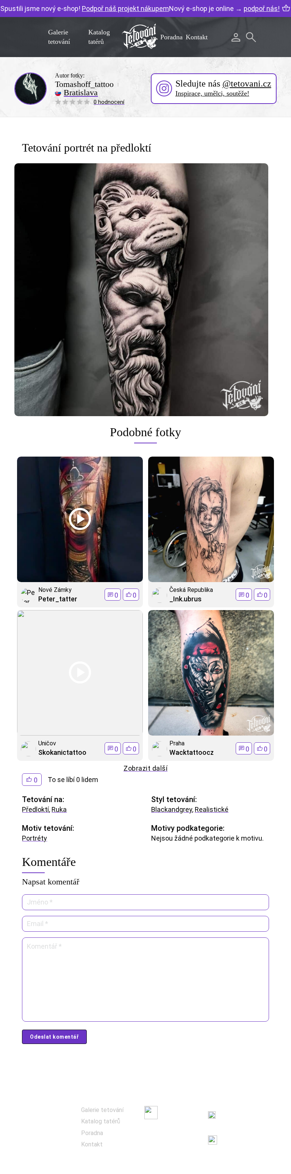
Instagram (175, 1131)
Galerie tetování (102, 1110)
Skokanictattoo (62, 752)
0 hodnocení (109, 102)
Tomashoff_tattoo (84, 84)
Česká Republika (191, 589)
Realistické (211, 809)
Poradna (171, 37)
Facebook (174, 1112)
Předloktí (35, 809)
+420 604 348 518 (247, 1111)
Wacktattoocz (191, 752)
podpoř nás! (262, 8)
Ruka (59, 809)
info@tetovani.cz (249, 1135)
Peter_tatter (57, 599)
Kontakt (197, 37)
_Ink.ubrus (185, 599)
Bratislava (81, 92)
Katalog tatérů (100, 1121)
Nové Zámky (55, 589)
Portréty (34, 838)
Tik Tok (171, 1150)
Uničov (47, 743)
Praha (177, 743)
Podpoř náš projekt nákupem (125, 8)
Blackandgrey (171, 809)
